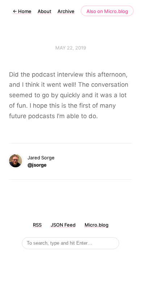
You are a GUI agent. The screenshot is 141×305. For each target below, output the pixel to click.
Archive (65, 11)
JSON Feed (63, 225)
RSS (37, 225)
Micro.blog (96, 225)
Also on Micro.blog (107, 11)
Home (22, 11)
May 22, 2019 (70, 48)
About (44, 11)
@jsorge (37, 165)
